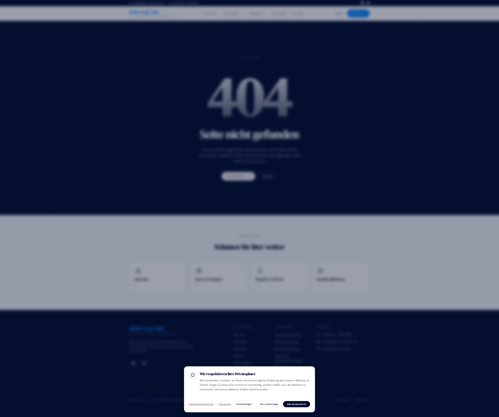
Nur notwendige (269, 404)
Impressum (225, 404)
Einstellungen (244, 404)
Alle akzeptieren (296, 404)
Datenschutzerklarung (201, 404)
